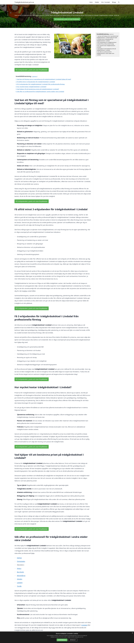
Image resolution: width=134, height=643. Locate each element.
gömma (34, 76)
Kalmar (19, 558)
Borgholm (20, 572)
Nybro (19, 568)
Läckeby (20, 583)
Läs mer (81, 637)
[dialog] (67, 637)
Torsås (19, 586)
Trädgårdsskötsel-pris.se (24, 2)
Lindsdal (84, 625)
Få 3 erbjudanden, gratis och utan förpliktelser (67, 19)
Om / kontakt (105, 2)
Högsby (19, 579)
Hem (91, 2)
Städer (97, 2)
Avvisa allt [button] (73, 639)
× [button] (132, 633)
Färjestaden (21, 561)
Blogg (114, 2)
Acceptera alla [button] (62, 639)
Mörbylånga (21, 575)
